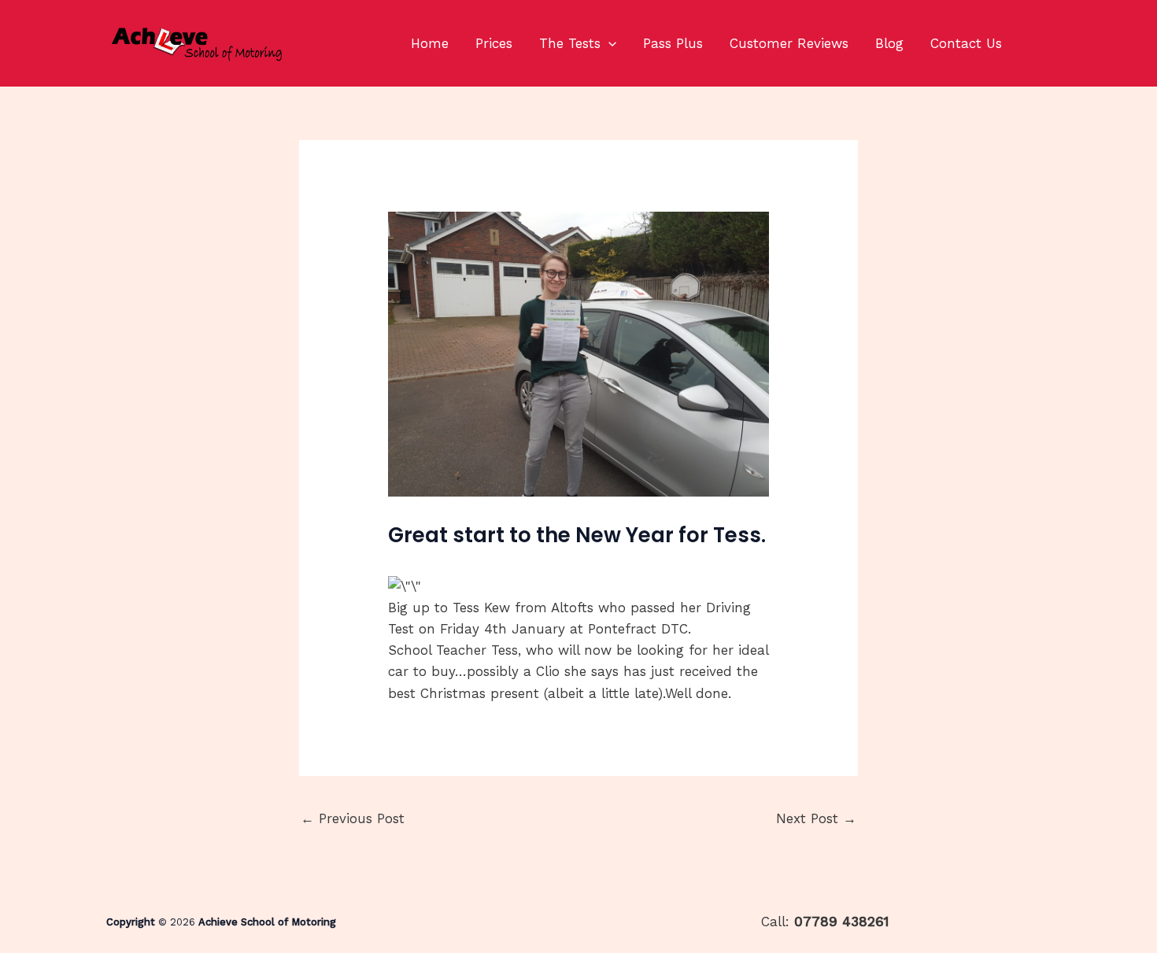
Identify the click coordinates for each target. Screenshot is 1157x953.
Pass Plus (673, 43)
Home (430, 43)
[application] (608, 43)
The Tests (570, 43)
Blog (889, 43)
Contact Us (966, 43)
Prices (493, 43)
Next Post (816, 818)
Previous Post (353, 818)
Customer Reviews (789, 43)
